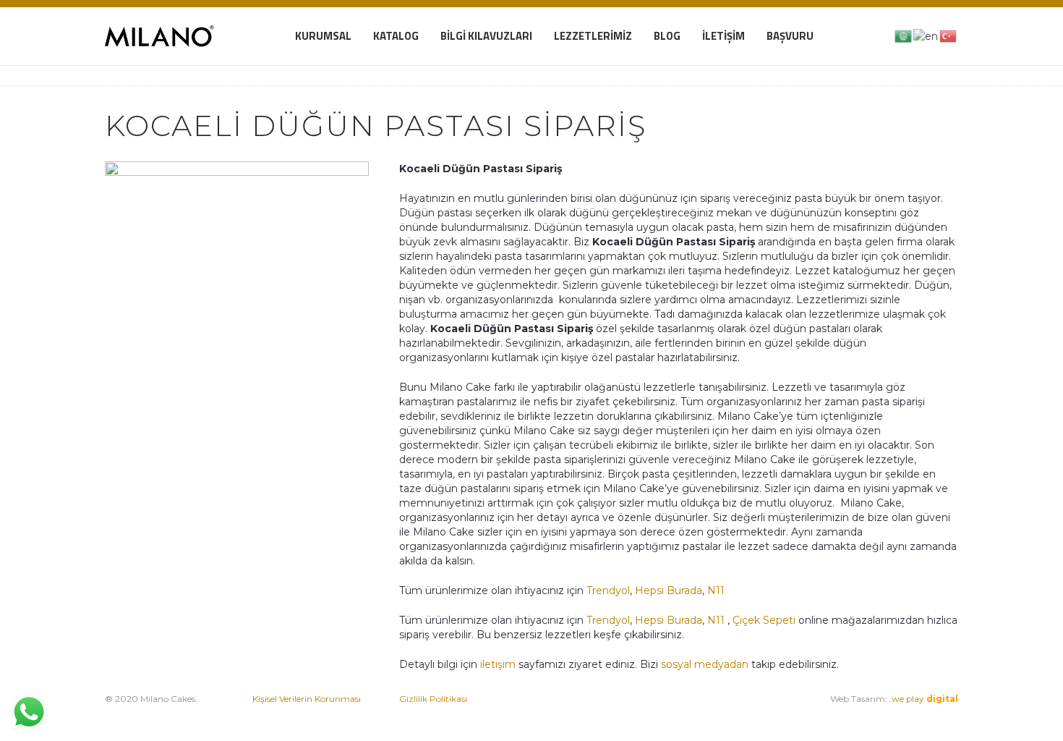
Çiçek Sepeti (764, 620)
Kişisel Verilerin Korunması (306, 698)
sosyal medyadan (704, 664)
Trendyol (608, 590)
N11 (716, 590)
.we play (923, 698)
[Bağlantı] (159, 36)
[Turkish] (948, 35)
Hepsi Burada (668, 590)
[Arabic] (904, 35)
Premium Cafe (578, 713)
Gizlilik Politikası (433, 698)
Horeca (717, 713)
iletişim (496, 664)
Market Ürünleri (659, 713)
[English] (926, 35)
